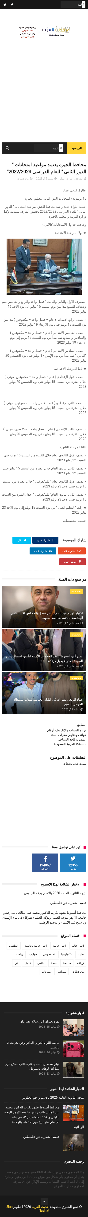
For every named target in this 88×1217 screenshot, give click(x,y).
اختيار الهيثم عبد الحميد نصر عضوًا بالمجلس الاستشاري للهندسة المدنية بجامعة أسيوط (47, 615)
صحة (54, 963)
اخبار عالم (78, 945)
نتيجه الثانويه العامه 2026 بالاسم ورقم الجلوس (55, 893)
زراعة (80, 963)
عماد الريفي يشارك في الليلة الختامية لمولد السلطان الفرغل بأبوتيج (48, 702)
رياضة (19, 954)
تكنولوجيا (66, 954)
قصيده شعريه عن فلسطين (68, 903)
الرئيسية (77, 148)
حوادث (33, 954)
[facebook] (12, 4)
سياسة (67, 963)
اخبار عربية (59, 945)
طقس (41, 963)
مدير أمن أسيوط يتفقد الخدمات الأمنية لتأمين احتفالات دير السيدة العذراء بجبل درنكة (44, 658)
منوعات (46, 971)
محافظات (23, 178)
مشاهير (61, 971)
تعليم (81, 954)
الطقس (13, 945)
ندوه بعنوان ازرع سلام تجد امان (39, 1021)
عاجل (28, 963)
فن (16, 963)
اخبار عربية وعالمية (35, 945)
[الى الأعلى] (44, 1201)
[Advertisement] (44, 96)
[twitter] (5, 4)
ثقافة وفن (49, 954)
